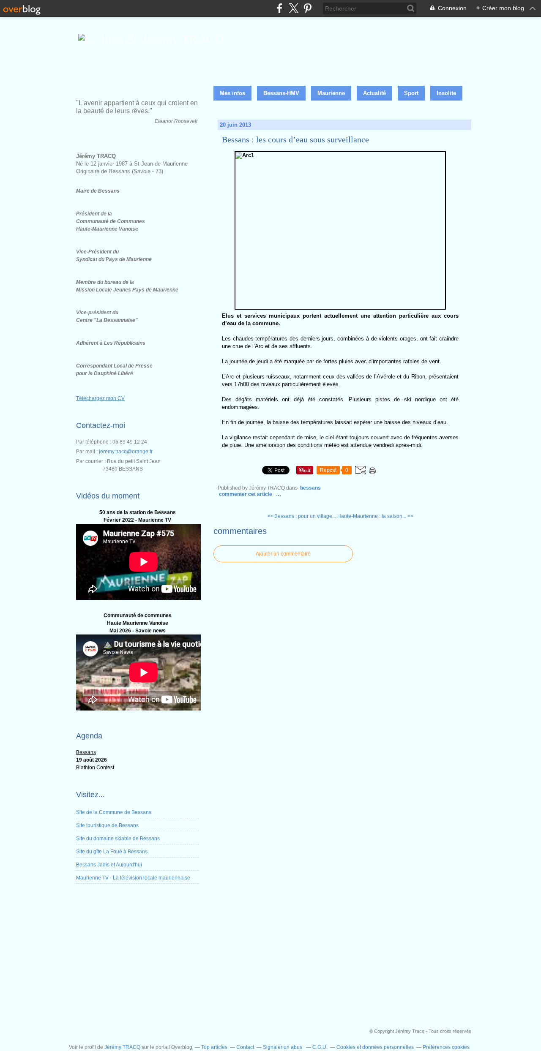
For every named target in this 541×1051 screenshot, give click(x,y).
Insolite (446, 93)
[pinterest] (307, 8)
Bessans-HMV (281, 93)
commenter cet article (246, 494)
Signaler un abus (283, 1047)
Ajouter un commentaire (283, 554)
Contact (245, 1047)
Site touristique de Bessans (107, 825)
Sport (411, 93)
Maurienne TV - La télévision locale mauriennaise (133, 878)
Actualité (374, 93)
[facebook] (279, 8)
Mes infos (232, 93)
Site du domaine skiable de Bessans (118, 838)
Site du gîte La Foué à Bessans (112, 852)
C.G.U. (320, 1047)
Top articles (214, 1047)
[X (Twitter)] (293, 8)
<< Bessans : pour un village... (301, 516)
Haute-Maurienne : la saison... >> (375, 516)
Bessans (310, 488)
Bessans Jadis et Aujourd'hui (109, 865)
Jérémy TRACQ (122, 1047)
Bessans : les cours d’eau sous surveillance (295, 139)
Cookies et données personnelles (375, 1047)
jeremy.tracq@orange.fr (126, 452)
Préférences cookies (446, 1047)
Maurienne (331, 93)
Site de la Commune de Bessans (113, 812)
